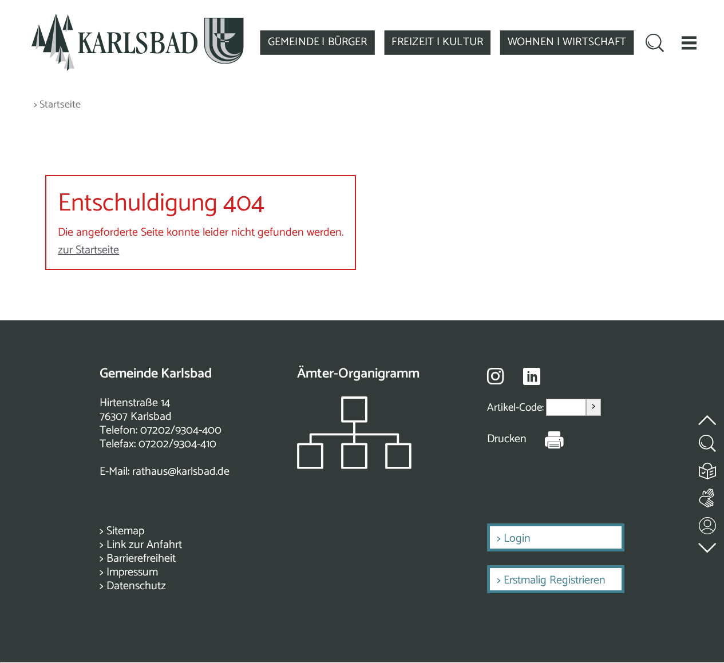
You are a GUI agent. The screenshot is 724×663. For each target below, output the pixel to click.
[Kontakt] (708, 523)
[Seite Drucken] (545, 439)
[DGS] (708, 496)
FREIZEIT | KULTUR (437, 42)
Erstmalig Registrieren (555, 580)
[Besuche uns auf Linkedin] (531, 377)
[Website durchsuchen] (655, 43)
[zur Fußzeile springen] (708, 545)
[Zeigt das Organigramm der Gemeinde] (354, 465)
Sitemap (125, 531)
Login (517, 538)
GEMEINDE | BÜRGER (317, 42)
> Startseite (57, 105)
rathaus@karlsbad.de (181, 471)
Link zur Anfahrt (144, 544)
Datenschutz (136, 586)
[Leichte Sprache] (708, 468)
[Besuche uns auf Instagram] (495, 376)
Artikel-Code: (516, 407)
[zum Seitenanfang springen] (708, 413)
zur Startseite (88, 250)
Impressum (132, 572)
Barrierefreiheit (141, 558)
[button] (688, 42)
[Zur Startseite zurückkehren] (137, 20)
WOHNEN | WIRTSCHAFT (567, 42)
